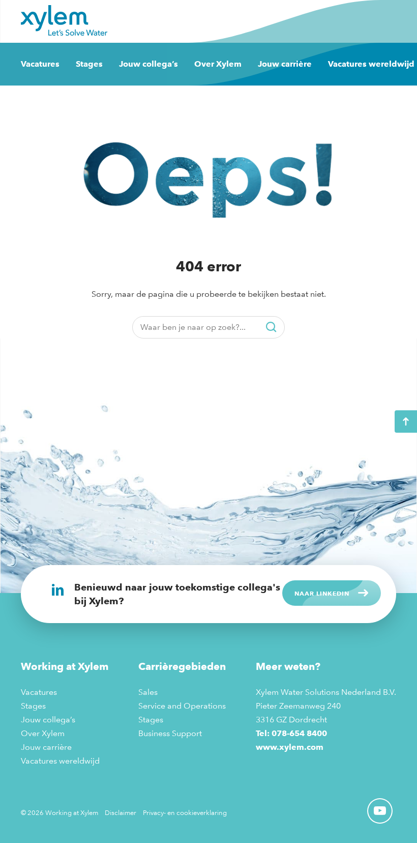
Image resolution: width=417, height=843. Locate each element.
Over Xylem (218, 64)
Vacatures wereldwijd (371, 64)
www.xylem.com (289, 747)
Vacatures (40, 64)
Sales (148, 692)
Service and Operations (182, 706)
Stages (89, 64)
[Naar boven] (406, 421)
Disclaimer (120, 812)
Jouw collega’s (148, 64)
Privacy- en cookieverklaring (185, 812)
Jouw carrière (285, 64)
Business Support (170, 733)
